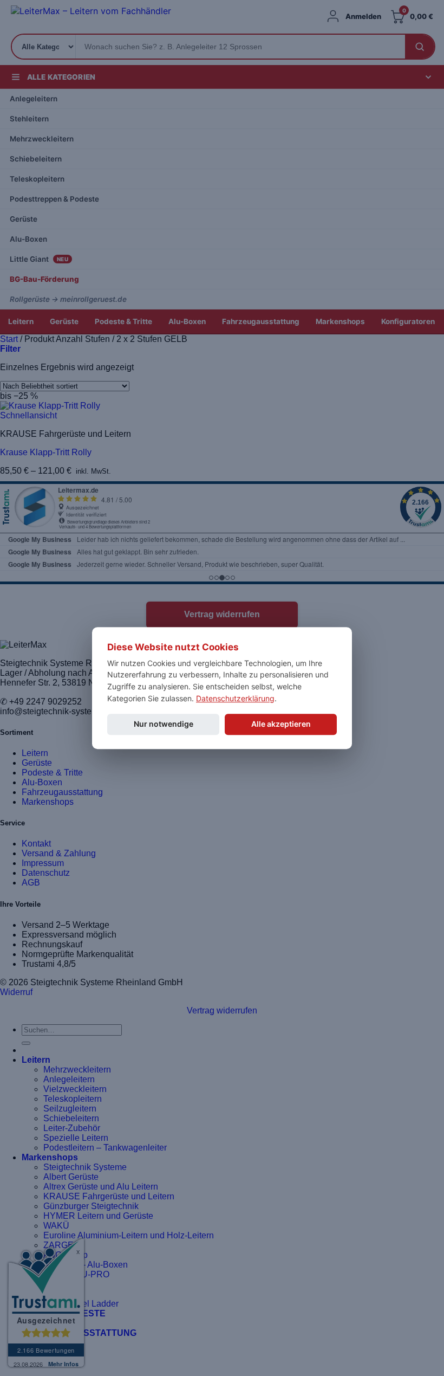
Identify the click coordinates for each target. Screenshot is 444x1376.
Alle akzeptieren (281, 724)
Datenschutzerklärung (235, 698)
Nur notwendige (163, 724)
